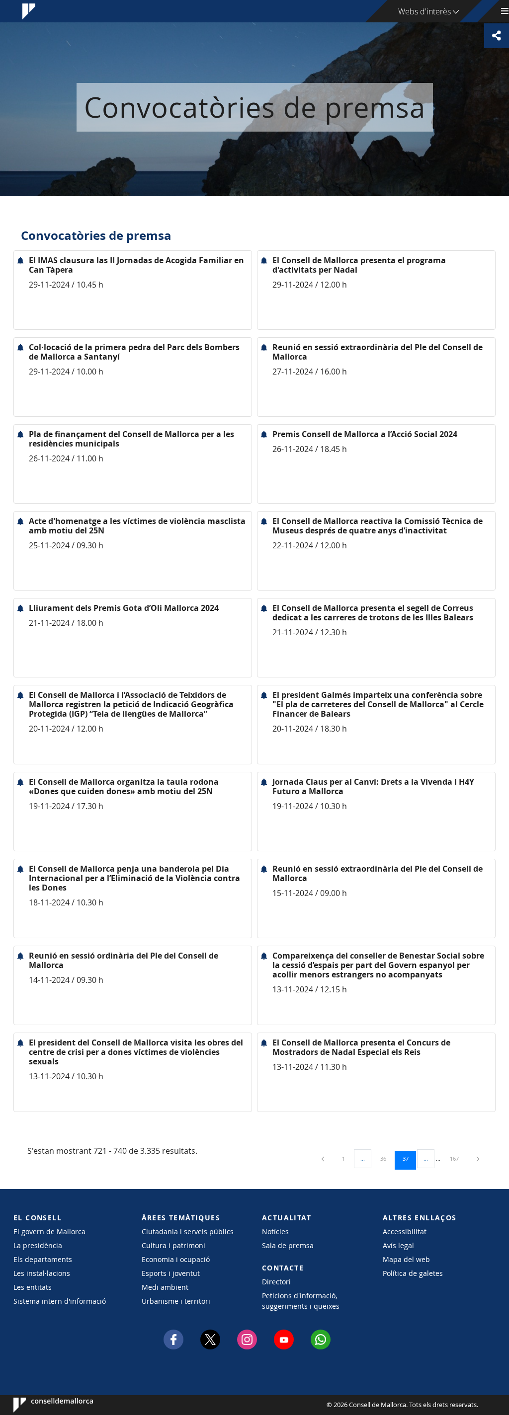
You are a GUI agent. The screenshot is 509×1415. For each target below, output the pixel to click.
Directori (276, 1281)
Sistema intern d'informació (59, 1301)
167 (457, 1158)
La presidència (37, 1245)
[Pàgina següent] (478, 1158)
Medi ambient (165, 1287)
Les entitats (32, 1287)
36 (387, 1158)
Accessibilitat (404, 1231)
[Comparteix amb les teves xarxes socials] (496, 35)
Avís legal (398, 1245)
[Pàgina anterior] (324, 1158)
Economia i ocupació (176, 1259)
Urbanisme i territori (176, 1301)
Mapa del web (406, 1259)
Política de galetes (413, 1273)
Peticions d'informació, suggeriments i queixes (300, 1301)
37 (409, 1158)
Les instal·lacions (41, 1273)
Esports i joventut (171, 1273)
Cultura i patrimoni (173, 1245)
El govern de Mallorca (49, 1231)
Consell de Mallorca (43, 1405)
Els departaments (42, 1259)
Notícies (275, 1231)
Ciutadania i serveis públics (188, 1231)
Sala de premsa (288, 1245)
